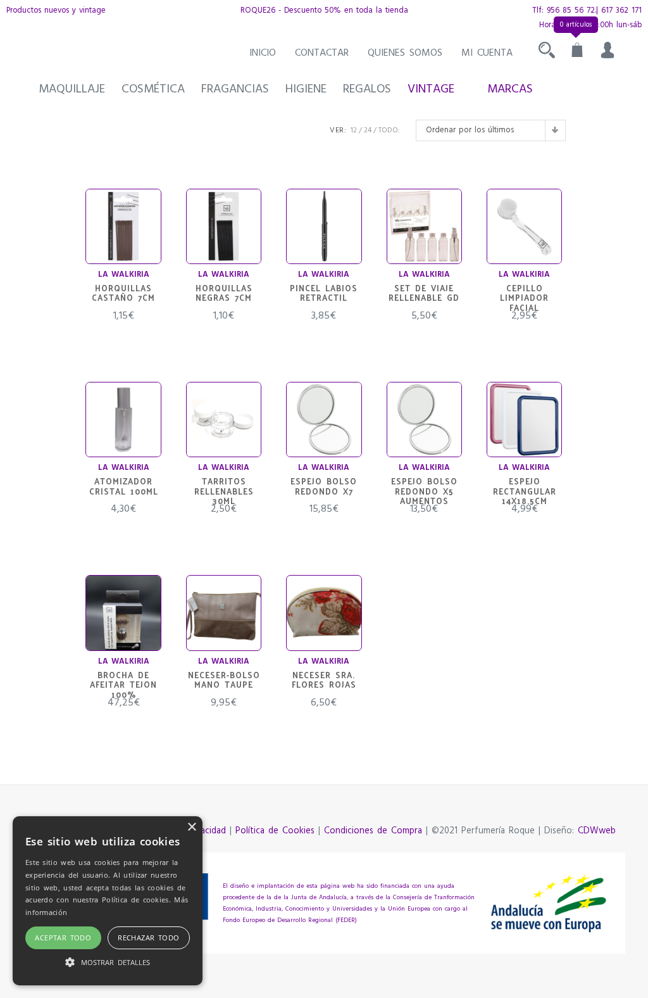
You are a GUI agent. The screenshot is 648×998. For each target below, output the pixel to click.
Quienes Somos (405, 53)
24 (367, 130)
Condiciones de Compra (373, 831)
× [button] (191, 827)
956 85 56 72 (571, 10)
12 (354, 130)
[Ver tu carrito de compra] (577, 53)
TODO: (389, 130)
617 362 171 (621, 10)
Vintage (431, 89)
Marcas (510, 89)
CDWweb (597, 831)
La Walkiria (123, 274)
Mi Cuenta (487, 53)
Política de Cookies (275, 831)
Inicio (262, 53)
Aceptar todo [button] (63, 937)
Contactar (322, 53)
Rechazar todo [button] (148, 937)
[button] (107, 962)
